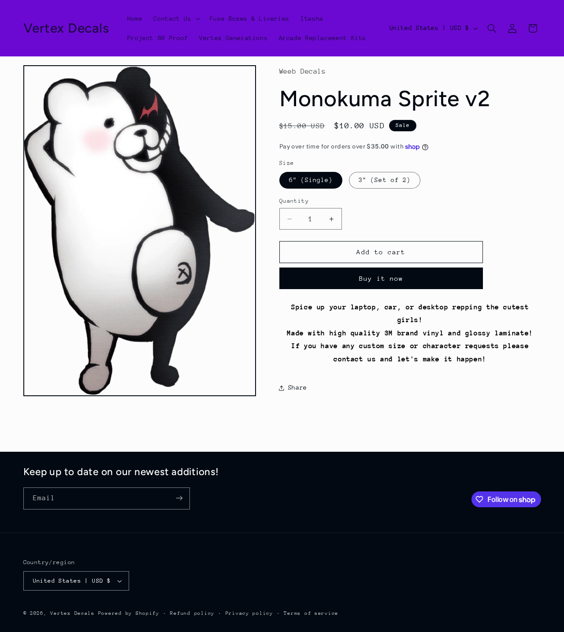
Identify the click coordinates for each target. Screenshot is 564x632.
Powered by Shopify (129, 613)
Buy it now (381, 278)
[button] (176, 18)
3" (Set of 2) (385, 180)
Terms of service (311, 613)
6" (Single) (311, 180)
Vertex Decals (72, 613)
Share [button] (297, 387)
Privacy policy (249, 613)
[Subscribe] (179, 498)
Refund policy (192, 613)
